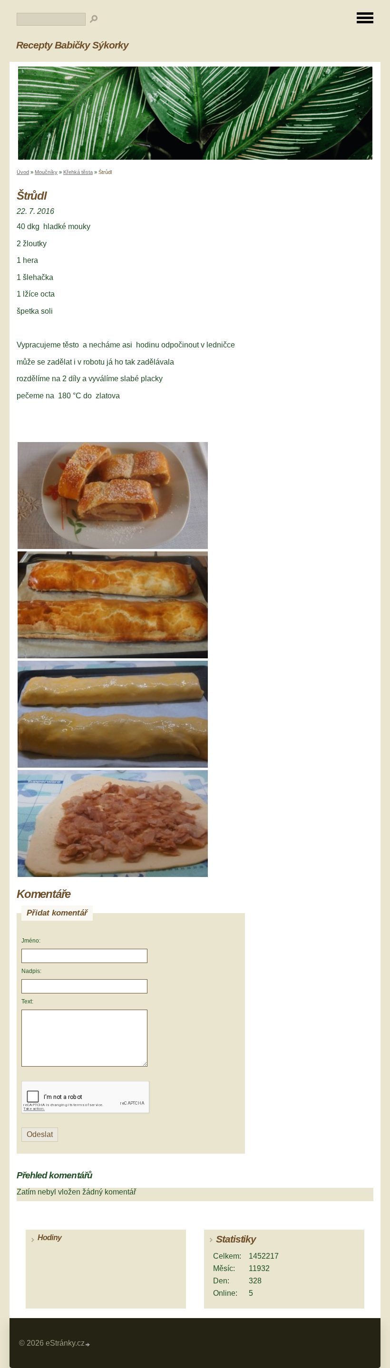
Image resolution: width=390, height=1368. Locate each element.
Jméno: (30, 940)
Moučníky (46, 172)
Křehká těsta (78, 172)
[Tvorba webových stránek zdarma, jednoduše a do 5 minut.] (88, 1344)
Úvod (23, 172)
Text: (27, 1001)
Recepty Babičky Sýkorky (72, 44)
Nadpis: (31, 971)
